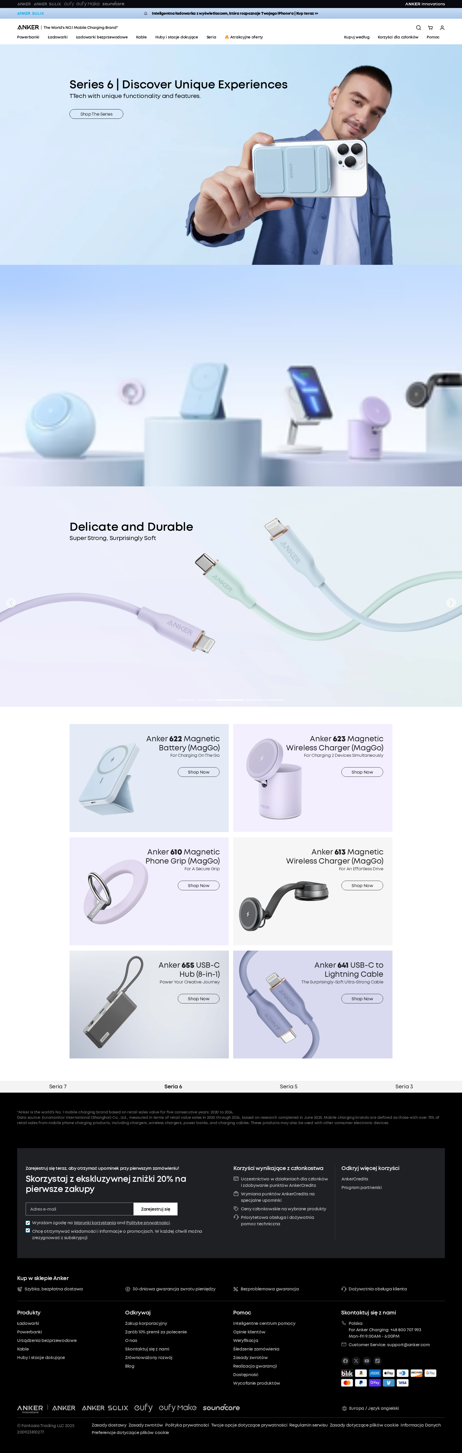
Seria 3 (404, 1086)
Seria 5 (289, 1086)
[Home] (67, 27)
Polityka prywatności (187, 1425)
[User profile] (442, 27)
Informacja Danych (421, 1425)
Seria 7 (58, 1086)
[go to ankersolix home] (30, 13)
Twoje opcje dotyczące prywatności (249, 1425)
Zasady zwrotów (146, 1425)
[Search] (418, 27)
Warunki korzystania (95, 1223)
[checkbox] (28, 1223)
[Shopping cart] (430, 27)
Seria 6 (173, 1086)
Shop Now (198, 772)
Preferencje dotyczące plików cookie (130, 1432)
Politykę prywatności (148, 1223)
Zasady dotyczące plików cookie (364, 1425)
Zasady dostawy (109, 1425)
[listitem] (345, 1361)
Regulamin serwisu (308, 1425)
